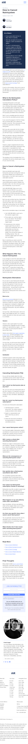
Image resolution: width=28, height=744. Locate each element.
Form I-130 (21, 680)
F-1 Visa (11, 685)
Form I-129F (21, 688)
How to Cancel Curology (11, 549)
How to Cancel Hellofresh (11, 545)
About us (2, 682)
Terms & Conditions (4, 685)
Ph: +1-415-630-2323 (21, 712)
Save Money (5, 8)
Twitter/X (2, 705)
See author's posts (9, 658)
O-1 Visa (11, 695)
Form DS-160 (21, 693)
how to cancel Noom (18, 564)
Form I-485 (21, 685)
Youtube (1, 708)
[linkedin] (7, 661)
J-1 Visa (11, 690)
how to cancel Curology (11, 83)
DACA (11, 682)
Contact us (2, 684)
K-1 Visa (11, 692)
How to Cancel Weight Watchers (13, 551)
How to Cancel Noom (10, 554)
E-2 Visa (11, 684)
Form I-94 (21, 692)
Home (1, 680)
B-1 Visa (11, 680)
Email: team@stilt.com (21, 710)
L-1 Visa (11, 693)
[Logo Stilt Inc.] (3, 2)
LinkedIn (2, 707)
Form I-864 (21, 687)
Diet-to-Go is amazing (8, 299)
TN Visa (11, 696)
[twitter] (5, 661)
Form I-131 (21, 684)
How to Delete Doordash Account (13, 547)
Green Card (12, 687)
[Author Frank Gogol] (14, 639)
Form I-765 (21, 696)
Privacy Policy (3, 687)
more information (11, 598)
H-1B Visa (12, 688)
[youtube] (9, 661)
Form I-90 (21, 690)
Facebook (2, 704)
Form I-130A (21, 682)
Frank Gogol (7, 642)
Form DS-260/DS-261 (23, 695)
